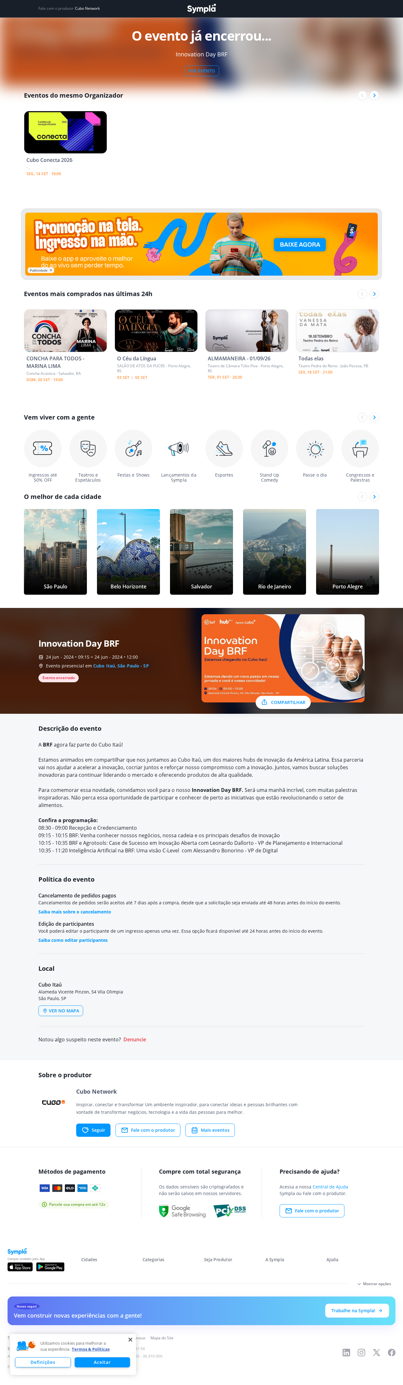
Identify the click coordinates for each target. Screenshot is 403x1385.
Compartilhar (288, 702)
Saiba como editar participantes (73, 940)
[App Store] (20, 1266)
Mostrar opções (377, 1283)
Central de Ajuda (330, 1187)
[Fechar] (130, 1340)
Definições (43, 1362)
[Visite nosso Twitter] (376, 1352)
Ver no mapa (64, 1011)
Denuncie (134, 1040)
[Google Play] (50, 1266)
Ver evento (201, 71)
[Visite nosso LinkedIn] (346, 1352)
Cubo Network (87, 8)
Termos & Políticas (91, 1349)
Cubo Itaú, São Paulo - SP (121, 666)
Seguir (98, 1130)
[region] (73, 1354)
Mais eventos (215, 1130)
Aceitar (102, 1362)
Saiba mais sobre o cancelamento (74, 912)
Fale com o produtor (153, 1130)
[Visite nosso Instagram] (361, 1352)
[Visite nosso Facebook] (391, 1352)
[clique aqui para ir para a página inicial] (201, 9)
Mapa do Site (161, 1338)
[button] (26, 1346)
